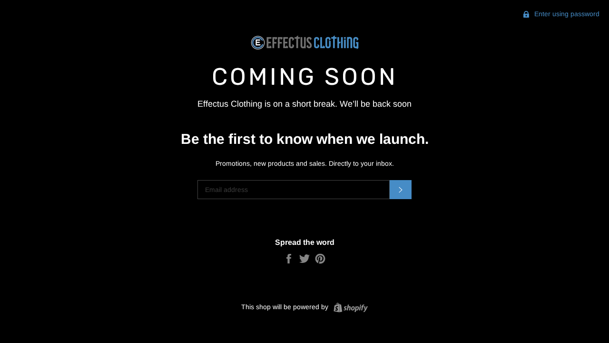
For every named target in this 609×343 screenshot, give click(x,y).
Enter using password (565, 14)
